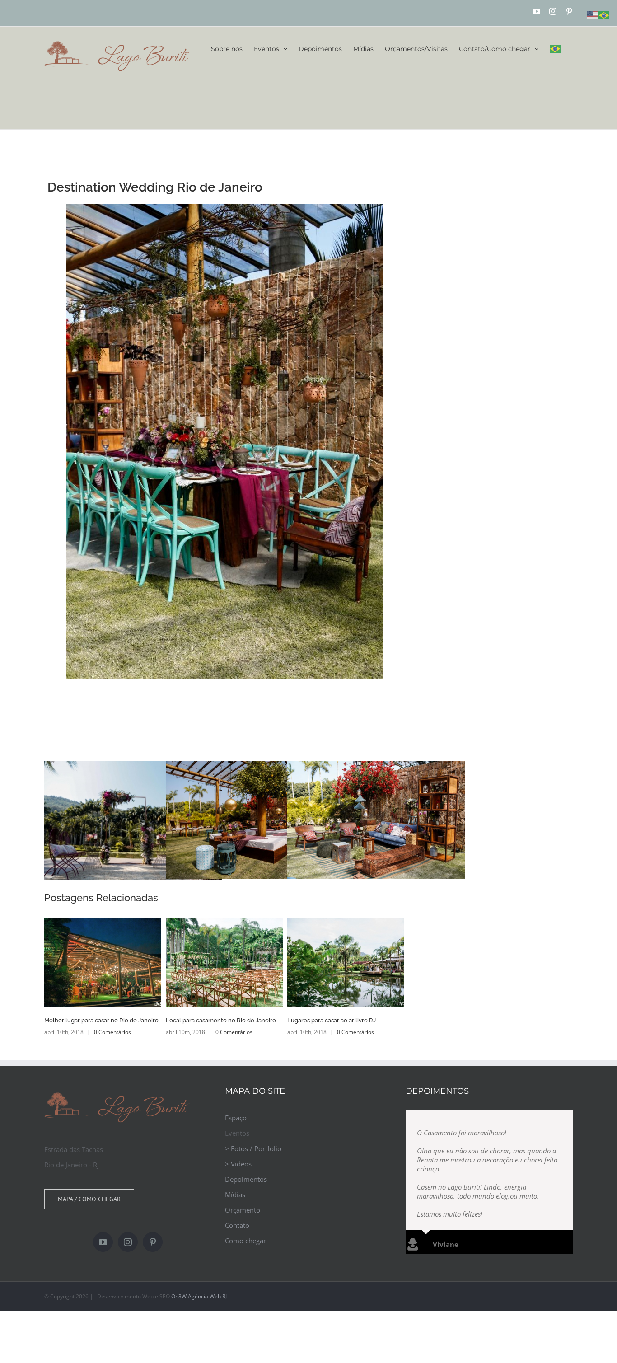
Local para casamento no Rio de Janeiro (221, 1020)
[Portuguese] (555, 48)
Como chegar (245, 1240)
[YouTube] (103, 1242)
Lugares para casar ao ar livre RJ (331, 1020)
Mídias (235, 1194)
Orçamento (242, 1209)
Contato (237, 1225)
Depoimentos (246, 1179)
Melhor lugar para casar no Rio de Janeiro (101, 1020)
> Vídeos (238, 1163)
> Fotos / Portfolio (253, 1148)
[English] (592, 14)
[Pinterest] (153, 1242)
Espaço (236, 1117)
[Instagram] (128, 1242)
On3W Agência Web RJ (199, 1296)
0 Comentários (112, 1032)
